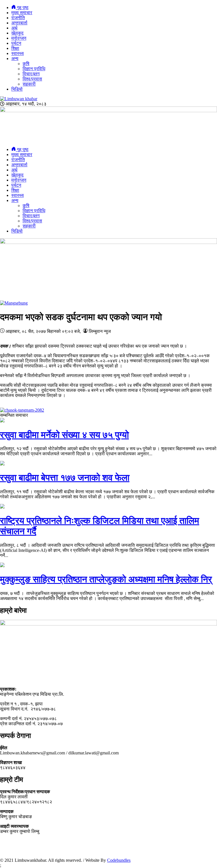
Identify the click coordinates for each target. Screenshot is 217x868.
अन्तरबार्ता (19, 22)
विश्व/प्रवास (32, 78)
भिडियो (17, 89)
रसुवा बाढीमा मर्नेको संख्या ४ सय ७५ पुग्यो (64, 435)
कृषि (26, 63)
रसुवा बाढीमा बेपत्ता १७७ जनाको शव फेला (64, 478)
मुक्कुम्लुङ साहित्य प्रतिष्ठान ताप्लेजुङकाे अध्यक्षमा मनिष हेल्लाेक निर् (106, 579)
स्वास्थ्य (17, 53)
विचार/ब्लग (31, 73)
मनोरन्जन (18, 38)
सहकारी (29, 84)
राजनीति (18, 17)
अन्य (14, 58)
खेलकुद (17, 33)
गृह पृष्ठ (22, 7)
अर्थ (14, 27)
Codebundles (119, 860)
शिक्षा (15, 48)
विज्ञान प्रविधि (34, 68)
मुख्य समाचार (21, 12)
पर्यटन (16, 43)
